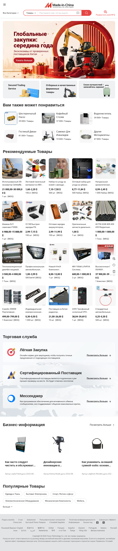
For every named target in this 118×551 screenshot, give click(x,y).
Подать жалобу (8, 520)
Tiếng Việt (83, 530)
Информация (74, 522)
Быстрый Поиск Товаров (35, 522)
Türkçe (72, 530)
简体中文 (30, 528)
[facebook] (97, 522)
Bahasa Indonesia (98, 530)
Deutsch (81, 528)
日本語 (51, 528)
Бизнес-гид (87, 522)
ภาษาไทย (62, 530)
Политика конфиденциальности (82, 520)
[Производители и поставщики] (59, 5)
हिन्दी (53, 530)
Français (61, 528)
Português (93, 528)
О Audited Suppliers (57, 522)
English (20, 528)
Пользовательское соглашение (52, 520)
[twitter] (103, 522)
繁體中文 (41, 528)
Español (71, 528)
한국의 (23, 530)
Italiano (103, 528)
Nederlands (43, 530)
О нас (20, 520)
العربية (32, 530)
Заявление (31, 520)
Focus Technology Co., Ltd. (57, 536)
